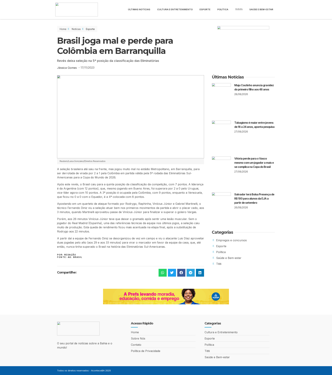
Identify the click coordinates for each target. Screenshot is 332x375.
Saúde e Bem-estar (261, 9)
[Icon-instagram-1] (268, 370)
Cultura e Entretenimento (175, 9)
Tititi (238, 9)
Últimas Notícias (139, 9)
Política (222, 9)
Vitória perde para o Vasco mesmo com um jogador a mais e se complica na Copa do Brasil (254, 163)
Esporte (205, 9)
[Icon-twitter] (274, 370)
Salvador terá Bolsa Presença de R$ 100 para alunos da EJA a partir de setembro (254, 198)
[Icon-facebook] (262, 370)
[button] (163, 273)
